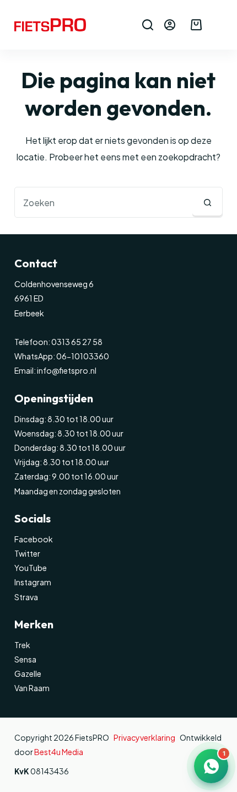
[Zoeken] (147, 24)
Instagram (32, 582)
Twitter (27, 553)
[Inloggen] (169, 24)
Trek (22, 645)
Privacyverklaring (144, 737)
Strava (26, 597)
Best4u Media (58, 752)
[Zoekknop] (207, 202)
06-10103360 (82, 356)
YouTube (30, 568)
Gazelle (27, 673)
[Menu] (218, 25)
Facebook (33, 539)
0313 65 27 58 (76, 342)
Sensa (25, 659)
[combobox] (103, 202)
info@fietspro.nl (66, 370)
